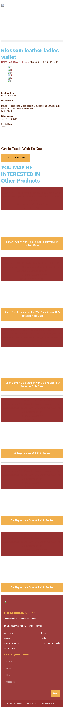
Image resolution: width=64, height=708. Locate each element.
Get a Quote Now (15, 157)
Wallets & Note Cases (19, 62)
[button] (32, 41)
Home (4, 62)
